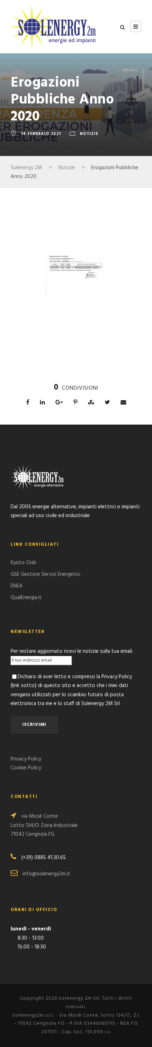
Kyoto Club (23, 562)
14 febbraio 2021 (41, 134)
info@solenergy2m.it (46, 874)
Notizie (89, 134)
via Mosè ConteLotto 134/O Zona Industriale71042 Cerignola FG (44, 825)
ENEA (17, 586)
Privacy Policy (26, 759)
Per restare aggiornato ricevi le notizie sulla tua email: (72, 651)
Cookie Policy (26, 768)
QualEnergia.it (26, 597)
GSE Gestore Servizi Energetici (45, 574)
